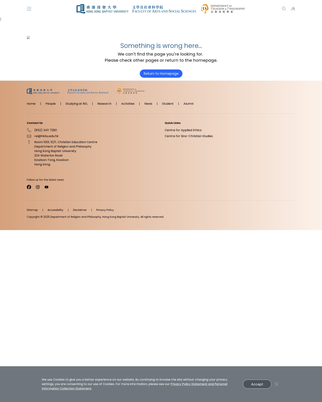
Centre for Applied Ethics (183, 130)
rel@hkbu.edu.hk (46, 136)
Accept (257, 384)
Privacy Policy (105, 210)
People (50, 104)
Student (168, 104)
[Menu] (29, 9)
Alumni (188, 104)
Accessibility (55, 210)
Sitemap (32, 210)
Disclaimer (80, 210)
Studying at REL (77, 104)
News (148, 104)
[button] (293, 9)
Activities (128, 104)
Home (31, 104)
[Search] (284, 9)
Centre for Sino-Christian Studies (189, 136)
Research (104, 104)
